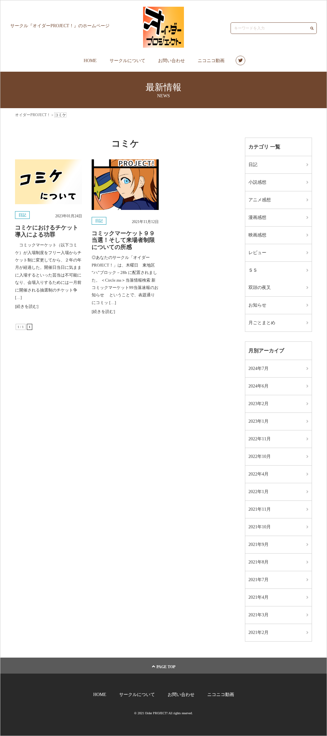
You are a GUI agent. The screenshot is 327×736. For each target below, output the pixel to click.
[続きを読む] (26, 306)
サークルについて (127, 60)
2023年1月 (258, 421)
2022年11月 (259, 438)
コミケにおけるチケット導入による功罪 (46, 231)
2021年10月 (259, 526)
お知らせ (257, 305)
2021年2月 (258, 632)
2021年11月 (259, 509)
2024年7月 (258, 368)
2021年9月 (258, 544)
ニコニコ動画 (211, 60)
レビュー (257, 252)
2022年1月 (258, 491)
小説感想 (257, 182)
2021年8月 (258, 562)
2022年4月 (258, 474)
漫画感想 (257, 217)
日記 (22, 215)
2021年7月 (258, 579)
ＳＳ (252, 270)
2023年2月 (258, 403)
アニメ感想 (259, 199)
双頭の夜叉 (259, 287)
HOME (90, 60)
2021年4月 (258, 597)
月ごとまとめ (261, 322)
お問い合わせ (171, 60)
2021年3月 (258, 614)
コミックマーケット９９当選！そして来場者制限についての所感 (123, 240)
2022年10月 (259, 456)
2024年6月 (258, 386)
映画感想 (257, 235)
